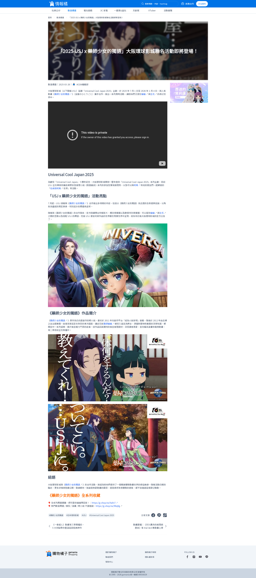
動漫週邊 (72, 10)
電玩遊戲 (88, 10)
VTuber (152, 10)
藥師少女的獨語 (61, 94)
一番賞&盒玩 (120, 10)
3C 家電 (104, 10)
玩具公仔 (56, 10)
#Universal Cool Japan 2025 (101, 515)
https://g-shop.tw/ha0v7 (104, 502)
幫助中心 (109, 561)
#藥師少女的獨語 (56, 515)
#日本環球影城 (72, 515)
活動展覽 (168, 10)
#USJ (84, 515)
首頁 (50, 17)
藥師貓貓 (107, 323)
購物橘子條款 (150, 552)
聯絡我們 (109, 557)
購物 (202, 3)
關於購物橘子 (111, 552)
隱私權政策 (149, 557)
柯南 (136, 185)
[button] (142, 3)
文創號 (136, 10)
